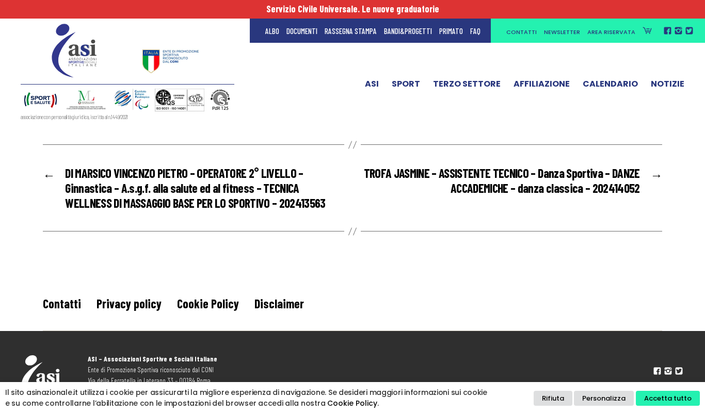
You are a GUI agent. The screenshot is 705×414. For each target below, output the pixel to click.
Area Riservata (611, 32)
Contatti (521, 32)
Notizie (667, 84)
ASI (372, 84)
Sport (406, 84)
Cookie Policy (208, 303)
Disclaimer (279, 303)
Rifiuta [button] (553, 398)
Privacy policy (129, 303)
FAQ (475, 31)
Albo (272, 31)
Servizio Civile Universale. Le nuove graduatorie (352, 8)
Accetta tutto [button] (668, 398)
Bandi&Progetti (408, 31)
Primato (451, 31)
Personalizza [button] (604, 398)
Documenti (301, 31)
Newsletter (562, 32)
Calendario (610, 84)
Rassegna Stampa (351, 31)
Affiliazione (542, 84)
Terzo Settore (467, 84)
